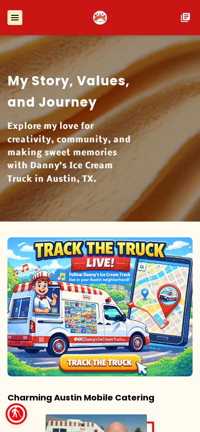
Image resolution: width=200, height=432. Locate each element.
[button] (16, 414)
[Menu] (14, 17)
